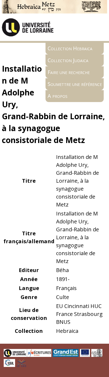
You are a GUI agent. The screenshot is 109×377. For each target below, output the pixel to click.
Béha (62, 270)
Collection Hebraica (70, 48)
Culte (62, 297)
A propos (57, 95)
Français (66, 288)
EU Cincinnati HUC (79, 306)
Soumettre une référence (75, 84)
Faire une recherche (69, 72)
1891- (63, 279)
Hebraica (67, 330)
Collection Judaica (68, 60)
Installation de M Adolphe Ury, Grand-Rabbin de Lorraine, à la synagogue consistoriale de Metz (77, 180)
